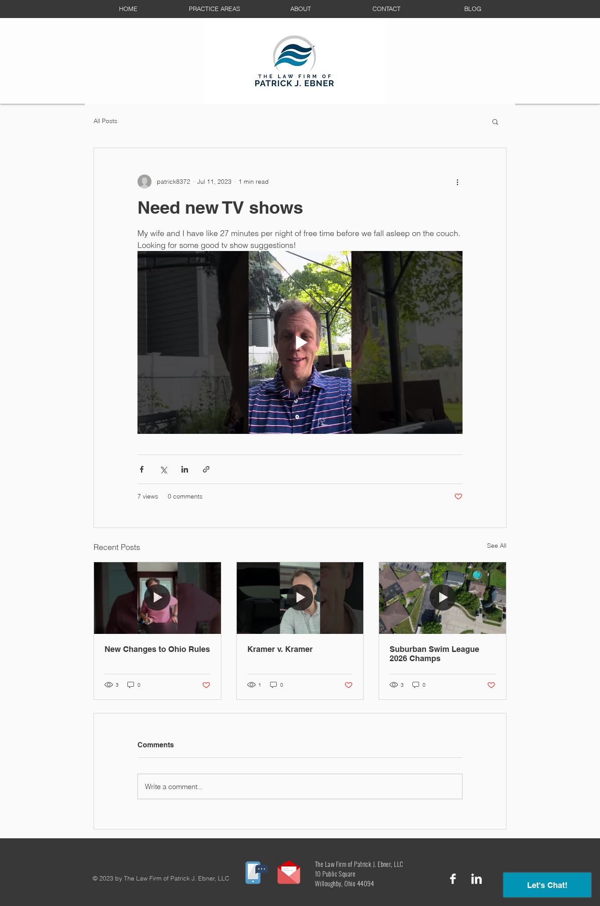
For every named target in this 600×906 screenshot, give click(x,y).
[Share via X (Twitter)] (163, 469)
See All (496, 545)
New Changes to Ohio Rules (157, 649)
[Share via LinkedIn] (185, 469)
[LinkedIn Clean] (476, 878)
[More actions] (457, 181)
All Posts (105, 121)
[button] (495, 121)
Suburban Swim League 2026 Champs (434, 653)
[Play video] (300, 342)
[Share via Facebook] (141, 469)
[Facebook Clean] (453, 878)
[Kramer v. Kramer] (300, 597)
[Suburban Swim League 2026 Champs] (442, 597)
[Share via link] (206, 469)
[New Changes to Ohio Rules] (157, 597)
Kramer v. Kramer (280, 649)
